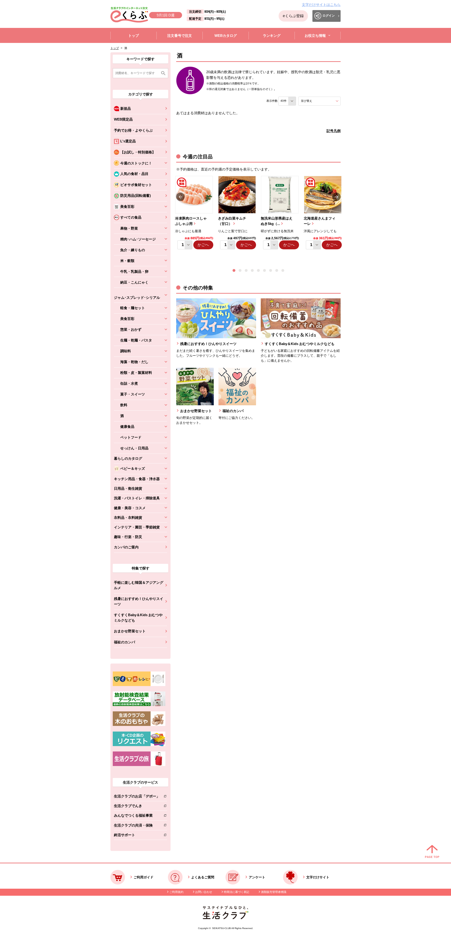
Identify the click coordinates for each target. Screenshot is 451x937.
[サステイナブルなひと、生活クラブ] (225, 918)
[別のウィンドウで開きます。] (139, 705)
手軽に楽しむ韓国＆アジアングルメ (138, 585)
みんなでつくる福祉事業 (137, 816)
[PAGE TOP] (432, 852)
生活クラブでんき (137, 807)
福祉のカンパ (124, 642)
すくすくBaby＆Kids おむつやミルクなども (138, 617)
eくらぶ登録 (293, 16)
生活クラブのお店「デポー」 (137, 797)
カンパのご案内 (126, 547)
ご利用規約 (176, 892)
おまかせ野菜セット (130, 631)
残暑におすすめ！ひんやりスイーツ (138, 601)
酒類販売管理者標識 (273, 892)
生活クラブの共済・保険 (137, 826)
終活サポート (137, 836)
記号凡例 (334, 131)
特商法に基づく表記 (236, 892)
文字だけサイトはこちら (321, 5)
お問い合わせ (203, 892)
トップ (114, 48)
